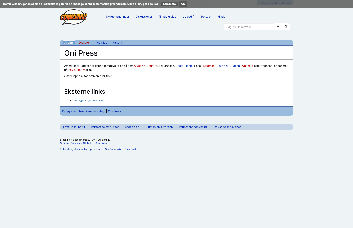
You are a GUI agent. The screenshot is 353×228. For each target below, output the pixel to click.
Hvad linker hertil (74, 126)
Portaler (206, 16)
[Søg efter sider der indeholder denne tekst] (286, 26)
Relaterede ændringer (105, 126)
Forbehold (130, 149)
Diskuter (84, 42)
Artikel (69, 42)
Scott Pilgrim (184, 65)
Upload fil (188, 16)
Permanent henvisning (193, 126)
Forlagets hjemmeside (88, 100)
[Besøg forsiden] (74, 17)
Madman (209, 65)
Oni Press (114, 111)
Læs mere (169, 4)
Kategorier (69, 111)
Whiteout (247, 65)
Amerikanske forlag (91, 111)
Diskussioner (143, 16)
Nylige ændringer (117, 16)
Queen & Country (145, 65)
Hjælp (222, 16)
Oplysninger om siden (227, 126)
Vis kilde (101, 42)
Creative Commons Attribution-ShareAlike (84, 143)
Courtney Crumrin (228, 65)
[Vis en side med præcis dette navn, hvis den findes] (278, 26)
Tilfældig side (167, 16)
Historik (118, 42)
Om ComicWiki (113, 149)
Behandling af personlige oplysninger (81, 149)
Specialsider (132, 126)
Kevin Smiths (76, 69)
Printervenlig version (159, 126)
